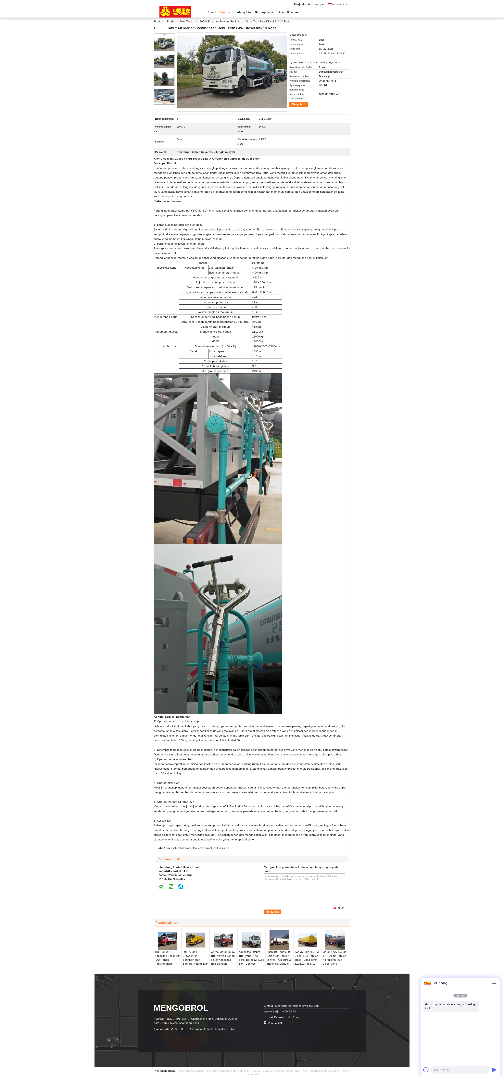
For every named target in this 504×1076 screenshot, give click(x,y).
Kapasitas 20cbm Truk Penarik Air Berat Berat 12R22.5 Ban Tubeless (251, 957)
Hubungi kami (264, 12)
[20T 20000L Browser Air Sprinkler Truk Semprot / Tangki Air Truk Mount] (195, 940)
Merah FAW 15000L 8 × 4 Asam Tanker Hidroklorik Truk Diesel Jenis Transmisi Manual (334, 959)
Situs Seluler (274, 1022)
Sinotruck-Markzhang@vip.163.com (297, 1005)
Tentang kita (242, 12)
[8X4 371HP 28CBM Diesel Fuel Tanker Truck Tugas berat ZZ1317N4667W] (307, 940)
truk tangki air (221, 848)
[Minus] (494, 983)
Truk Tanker (187, 21)
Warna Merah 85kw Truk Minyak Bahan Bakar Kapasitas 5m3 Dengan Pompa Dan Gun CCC (223, 961)
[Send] (494, 1069)
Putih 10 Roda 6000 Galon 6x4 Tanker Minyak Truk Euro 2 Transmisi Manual (279, 957)
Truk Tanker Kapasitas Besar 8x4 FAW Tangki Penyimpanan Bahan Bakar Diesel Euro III (167, 961)
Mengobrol (298, 104)
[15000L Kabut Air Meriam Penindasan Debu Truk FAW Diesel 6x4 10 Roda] (164, 44)
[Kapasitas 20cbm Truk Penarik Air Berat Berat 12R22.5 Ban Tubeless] (251, 940)
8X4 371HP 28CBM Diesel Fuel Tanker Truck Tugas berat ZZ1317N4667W (307, 957)
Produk (225, 12)
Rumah (211, 12)
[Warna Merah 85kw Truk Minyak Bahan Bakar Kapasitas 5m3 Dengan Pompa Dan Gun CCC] (223, 940)
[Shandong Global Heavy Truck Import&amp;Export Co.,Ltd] (175, 12)
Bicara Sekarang (289, 12)
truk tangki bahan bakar (178, 848)
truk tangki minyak (202, 848)
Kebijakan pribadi (165, 1070)
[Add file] (426, 1069)
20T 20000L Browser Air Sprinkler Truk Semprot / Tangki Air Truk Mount (195, 959)
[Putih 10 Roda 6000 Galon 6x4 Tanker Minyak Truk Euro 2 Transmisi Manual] (279, 940)
